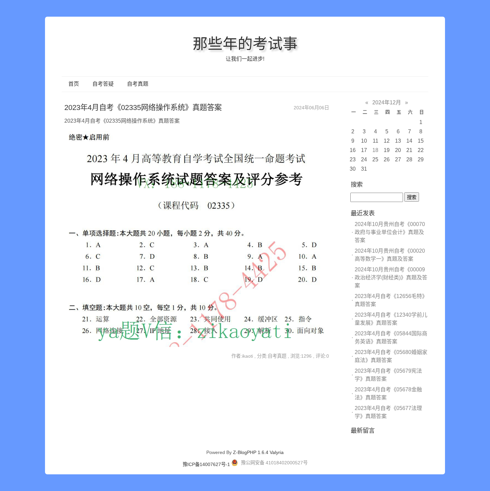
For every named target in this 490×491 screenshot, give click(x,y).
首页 (73, 84)
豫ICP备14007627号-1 (206, 464)
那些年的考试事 (245, 43)
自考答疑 (103, 84)
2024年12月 (386, 102)
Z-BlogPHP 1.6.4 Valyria (258, 452)
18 (375, 150)
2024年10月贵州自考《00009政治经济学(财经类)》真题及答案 (391, 277)
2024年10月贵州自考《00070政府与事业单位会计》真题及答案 (390, 232)
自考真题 (137, 84)
